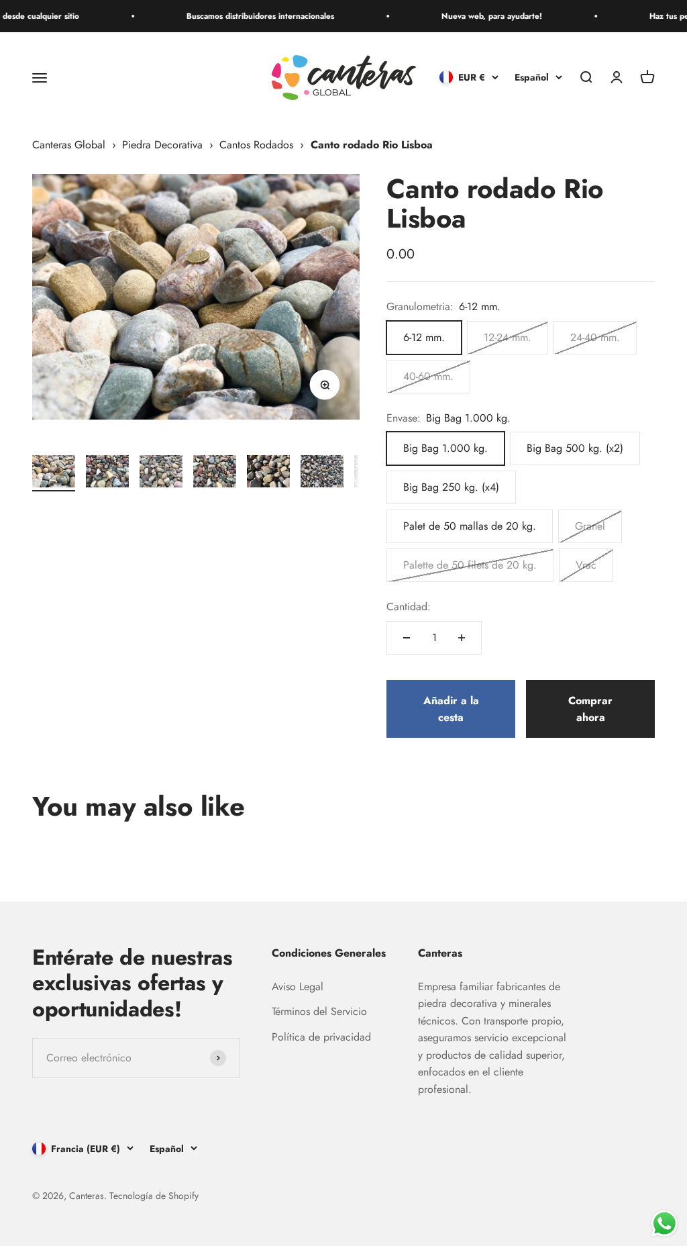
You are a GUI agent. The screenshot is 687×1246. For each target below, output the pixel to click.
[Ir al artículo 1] (53, 473)
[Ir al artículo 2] (107, 473)
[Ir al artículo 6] (322, 473)
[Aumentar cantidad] (461, 638)
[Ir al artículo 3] (161, 473)
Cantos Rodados (256, 144)
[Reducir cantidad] (406, 638)
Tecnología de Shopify (154, 1195)
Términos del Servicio (319, 1011)
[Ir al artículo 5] (268, 473)
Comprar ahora (590, 709)
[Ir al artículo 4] (214, 473)
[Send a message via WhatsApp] (664, 1223)
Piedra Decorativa (162, 144)
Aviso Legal (297, 986)
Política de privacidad (321, 1037)
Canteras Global (68, 144)
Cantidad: (408, 606)
